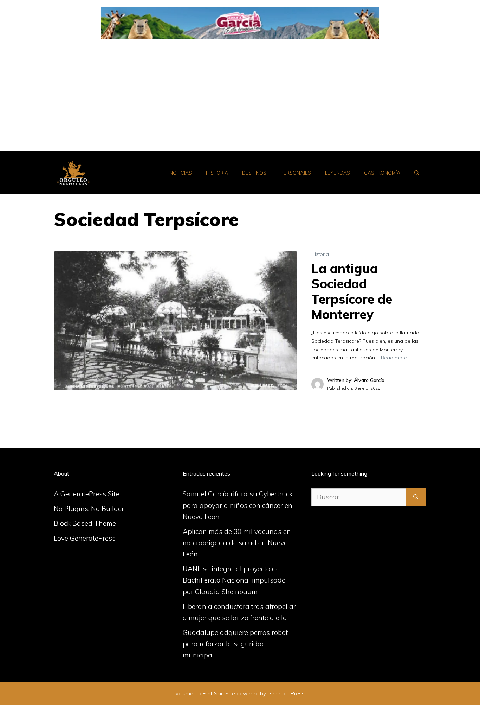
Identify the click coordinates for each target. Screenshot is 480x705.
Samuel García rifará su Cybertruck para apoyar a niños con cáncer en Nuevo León (238, 505)
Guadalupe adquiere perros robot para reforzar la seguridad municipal (235, 644)
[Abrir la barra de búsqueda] (416, 172)
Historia (217, 173)
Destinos (254, 173)
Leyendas (337, 173)
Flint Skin (213, 693)
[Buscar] (416, 497)
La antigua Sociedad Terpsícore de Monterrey (351, 291)
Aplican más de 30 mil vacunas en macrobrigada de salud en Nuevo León (237, 543)
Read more (394, 357)
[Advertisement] (240, 98)
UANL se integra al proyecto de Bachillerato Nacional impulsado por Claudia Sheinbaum (234, 580)
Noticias (180, 173)
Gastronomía (382, 173)
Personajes (295, 173)
